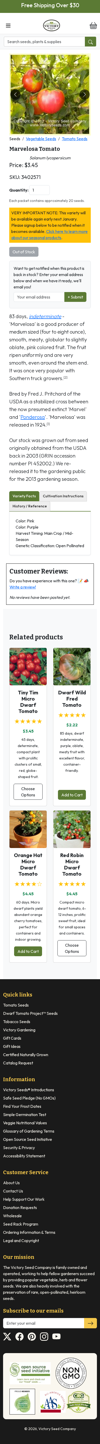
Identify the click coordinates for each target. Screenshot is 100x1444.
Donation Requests (20, 1207)
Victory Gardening (19, 1029)
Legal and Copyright (21, 1240)
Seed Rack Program (20, 1224)
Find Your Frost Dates (22, 1106)
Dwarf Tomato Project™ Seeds (30, 1013)
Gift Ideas (12, 1046)
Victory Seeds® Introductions (28, 1089)
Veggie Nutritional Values (25, 1122)
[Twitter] (7, 1336)
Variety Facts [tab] (24, 496)
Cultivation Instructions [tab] (63, 496)
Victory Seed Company (57, 1428)
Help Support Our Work (24, 1199)
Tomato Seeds (74, 138)
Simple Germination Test (24, 1114)
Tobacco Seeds (16, 1021)
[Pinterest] (32, 1336)
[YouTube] (56, 1336)
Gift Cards (12, 1038)
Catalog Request (18, 1062)
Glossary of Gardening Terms (28, 1131)
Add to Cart (72, 794)
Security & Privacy (19, 1147)
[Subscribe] (90, 1323)
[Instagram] (44, 1336)
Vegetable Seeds (41, 138)
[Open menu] (8, 25)
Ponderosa (33, 417)
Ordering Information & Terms (29, 1232)
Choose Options (28, 791)
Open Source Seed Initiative (27, 1139)
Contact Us (13, 1191)
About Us (11, 1182)
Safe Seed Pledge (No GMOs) (29, 1098)
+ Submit (75, 297)
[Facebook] (19, 1336)
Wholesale (12, 1215)
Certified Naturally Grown (25, 1054)
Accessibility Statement (24, 1155)
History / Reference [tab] (30, 506)
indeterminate (45, 316)
